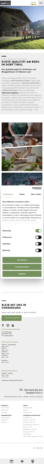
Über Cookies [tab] (36, 194)
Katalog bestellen (27, 407)
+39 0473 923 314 (8, 335)
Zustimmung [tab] (8, 194)
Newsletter (4, 412)
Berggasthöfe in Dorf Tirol (30, 429)
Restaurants (4, 420)
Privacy (20, 396)
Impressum (26, 396)
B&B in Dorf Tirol (27, 427)
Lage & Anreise (5, 407)
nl (41, 448)
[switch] (38, 237)
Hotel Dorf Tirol (27, 417)
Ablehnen (22, 274)
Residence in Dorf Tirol (29, 422)
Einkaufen (3, 422)
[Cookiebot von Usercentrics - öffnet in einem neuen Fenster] (32, 188)
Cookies (32, 396)
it (34, 448)
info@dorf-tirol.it (34, 393)
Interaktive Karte (27, 412)
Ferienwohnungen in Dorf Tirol (31, 424)
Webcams (25, 410)
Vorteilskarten (5, 410)
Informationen (6, 415)
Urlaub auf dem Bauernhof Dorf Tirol (32, 436)
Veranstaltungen (5, 417)
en (38, 448)
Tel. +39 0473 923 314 (30, 390)
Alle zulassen (22, 260)
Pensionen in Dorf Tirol (29, 420)
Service (25, 405)
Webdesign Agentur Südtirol (4, 448)
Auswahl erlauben (22, 267)
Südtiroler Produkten (10, 93)
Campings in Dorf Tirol (29, 432)
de (31, 448)
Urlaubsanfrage (27, 434)
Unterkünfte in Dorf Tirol (31, 415)
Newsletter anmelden (12, 318)
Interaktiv (4, 405)
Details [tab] (22, 194)
